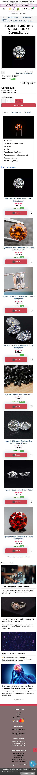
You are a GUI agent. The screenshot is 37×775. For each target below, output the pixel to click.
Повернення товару (18, 759)
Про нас (18, 712)
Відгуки (18, 714)
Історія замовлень (18, 755)
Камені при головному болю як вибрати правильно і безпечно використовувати (17, 687)
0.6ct (20, 557)
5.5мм (24, 557)
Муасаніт (5, 19)
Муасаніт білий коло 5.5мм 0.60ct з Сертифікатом (17, 21)
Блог (18, 716)
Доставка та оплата (18, 729)
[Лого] (14, 9)
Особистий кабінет (18, 753)
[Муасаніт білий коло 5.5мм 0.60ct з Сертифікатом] (18, 52)
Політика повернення (18, 733)
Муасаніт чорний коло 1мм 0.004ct (18, 394)
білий (28, 557)
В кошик (19, 101)
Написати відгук (28, 73)
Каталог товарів (13, 17)
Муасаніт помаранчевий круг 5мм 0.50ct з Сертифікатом (18, 249)
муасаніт (12, 557)
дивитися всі (19, 700)
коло (16, 557)
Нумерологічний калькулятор (13, 653)
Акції (18, 731)
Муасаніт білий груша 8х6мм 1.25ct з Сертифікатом (18, 346)
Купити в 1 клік (18, 105)
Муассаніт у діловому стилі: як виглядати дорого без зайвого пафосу (18, 620)
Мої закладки (18, 757)
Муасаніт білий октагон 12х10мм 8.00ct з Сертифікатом (18, 298)
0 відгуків (19, 73)
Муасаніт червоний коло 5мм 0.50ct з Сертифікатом (18, 538)
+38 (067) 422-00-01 (22, 5)
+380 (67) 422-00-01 (19, 741)
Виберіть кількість (8, 97)
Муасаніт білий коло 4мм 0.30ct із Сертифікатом (18, 200)
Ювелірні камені (27, 17)
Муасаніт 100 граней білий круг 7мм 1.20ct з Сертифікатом (19, 442)
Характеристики (16, 112)
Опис (5, 112)
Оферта (18, 735)
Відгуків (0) (27, 112)
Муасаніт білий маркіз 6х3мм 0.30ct (18, 490)
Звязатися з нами (18, 718)
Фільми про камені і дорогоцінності (15, 586)
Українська (22, 13)
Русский (14, 13)
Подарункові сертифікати (18, 761)
